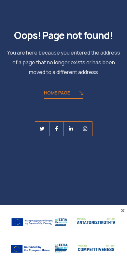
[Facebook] (56, 129)
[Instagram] (85, 129)
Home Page (57, 93)
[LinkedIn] (71, 129)
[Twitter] (42, 129)
